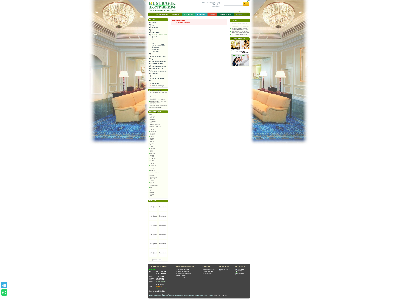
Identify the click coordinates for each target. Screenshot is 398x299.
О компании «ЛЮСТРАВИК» (157, 99)
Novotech (152, 175)
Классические (156, 41)
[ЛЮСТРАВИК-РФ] (162, 6)
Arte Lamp (152, 119)
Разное (153, 81)
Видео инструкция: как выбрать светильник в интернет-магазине (240, 32)
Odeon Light (153, 179)
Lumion (152, 162)
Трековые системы (157, 59)
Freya (151, 146)
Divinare (152, 136)
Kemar (151, 151)
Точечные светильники (159, 35)
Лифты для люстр (157, 78)
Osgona (152, 182)
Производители (155, 112)
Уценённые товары (157, 86)
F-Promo (152, 143)
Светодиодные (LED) (158, 45)
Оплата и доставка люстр (182, 269)
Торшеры (154, 27)
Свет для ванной (157, 63)
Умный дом (155, 83)
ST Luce (152, 190)
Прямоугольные (156, 39)
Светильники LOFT (157, 68)
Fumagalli (152, 148)
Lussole (152, 163)
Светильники (155, 32)
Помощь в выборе (181, 275)
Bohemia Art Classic (155, 124)
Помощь (234, 20)
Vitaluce (152, 192)
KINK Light (152, 153)
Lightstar (152, 155)
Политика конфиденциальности (184, 277)
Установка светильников (182, 271)
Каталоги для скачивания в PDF (184, 273)
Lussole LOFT (153, 165)
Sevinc (151, 187)
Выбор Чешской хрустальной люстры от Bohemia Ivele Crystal (240, 29)
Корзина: (242, 11)
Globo (151, 150)
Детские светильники (158, 61)
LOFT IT (152, 156)
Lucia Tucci (153, 158)
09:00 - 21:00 (160, 285)
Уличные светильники (158, 71)
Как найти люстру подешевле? (240, 34)
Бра (152, 25)
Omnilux (152, 180)
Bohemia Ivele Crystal (155, 126)
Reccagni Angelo (154, 185)
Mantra (151, 167)
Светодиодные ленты (158, 66)
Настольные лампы (158, 30)
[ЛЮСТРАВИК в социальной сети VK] (239, 273)
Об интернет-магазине (209, 269)
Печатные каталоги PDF (156, 107)
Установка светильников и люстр (158, 105)
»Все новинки (157, 259)
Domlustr (152, 138)
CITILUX (152, 129)
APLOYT (152, 117)
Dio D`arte (152, 134)
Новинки (152, 201)
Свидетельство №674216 (220, 295)
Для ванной (155, 51)
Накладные (155, 49)
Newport (152, 173)
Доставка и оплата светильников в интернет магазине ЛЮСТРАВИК (158, 94)
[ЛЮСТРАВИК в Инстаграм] (242, 270)
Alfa (151, 114)
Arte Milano (153, 121)
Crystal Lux (153, 131)
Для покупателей (155, 90)
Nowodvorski (153, 177)
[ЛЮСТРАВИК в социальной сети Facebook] (239, 272)
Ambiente (152, 116)
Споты (153, 54)
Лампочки (154, 73)
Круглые (154, 37)
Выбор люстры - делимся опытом (240, 26)
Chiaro (151, 128)
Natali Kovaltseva (154, 172)
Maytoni (152, 168)
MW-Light (152, 170)
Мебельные (155, 47)
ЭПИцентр (152, 196)
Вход (248, 14)
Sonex (151, 189)
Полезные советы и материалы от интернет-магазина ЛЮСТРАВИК (158, 103)
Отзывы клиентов (208, 273)
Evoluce (152, 141)
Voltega (152, 194)
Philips (151, 184)
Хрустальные (156, 43)
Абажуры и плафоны (158, 76)
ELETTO (152, 139)
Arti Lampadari (153, 123)
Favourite (152, 145)
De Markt (152, 133)
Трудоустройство (208, 271)
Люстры (154, 22)
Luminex (152, 160)
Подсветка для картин (158, 56)
